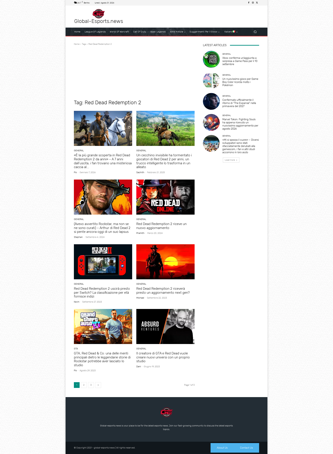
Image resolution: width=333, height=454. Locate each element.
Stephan (78, 237)
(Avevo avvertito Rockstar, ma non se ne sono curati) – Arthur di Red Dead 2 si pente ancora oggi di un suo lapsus (102, 228)
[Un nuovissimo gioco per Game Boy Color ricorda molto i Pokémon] (211, 80)
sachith (140, 172)
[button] (255, 32)
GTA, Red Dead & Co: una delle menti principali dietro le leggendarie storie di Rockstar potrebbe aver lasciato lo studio (102, 359)
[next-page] (98, 385)
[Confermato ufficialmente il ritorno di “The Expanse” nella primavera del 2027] (211, 101)
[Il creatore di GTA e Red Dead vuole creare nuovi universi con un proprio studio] (165, 326)
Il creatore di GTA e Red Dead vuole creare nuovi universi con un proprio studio (163, 357)
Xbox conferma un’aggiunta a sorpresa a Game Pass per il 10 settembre (239, 61)
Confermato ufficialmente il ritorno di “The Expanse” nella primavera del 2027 (239, 103)
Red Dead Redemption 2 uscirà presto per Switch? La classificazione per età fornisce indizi (102, 293)
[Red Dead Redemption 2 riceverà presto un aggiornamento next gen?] (165, 261)
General (79, 150)
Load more (230, 160)
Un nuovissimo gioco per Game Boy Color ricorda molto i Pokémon (240, 82)
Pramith (140, 233)
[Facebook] (249, 3)
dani (138, 366)
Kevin (76, 301)
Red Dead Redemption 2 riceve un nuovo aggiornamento (161, 226)
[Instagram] (253, 3)
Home (77, 44)
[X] (257, 3)
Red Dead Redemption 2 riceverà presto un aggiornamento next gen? (163, 291)
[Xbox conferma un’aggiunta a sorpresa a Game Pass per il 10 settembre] (211, 59)
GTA (76, 348)
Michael (140, 297)
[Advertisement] (134, 72)
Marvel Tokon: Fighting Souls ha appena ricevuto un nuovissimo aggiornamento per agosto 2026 (240, 124)
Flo (75, 172)
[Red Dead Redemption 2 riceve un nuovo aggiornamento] (165, 197)
